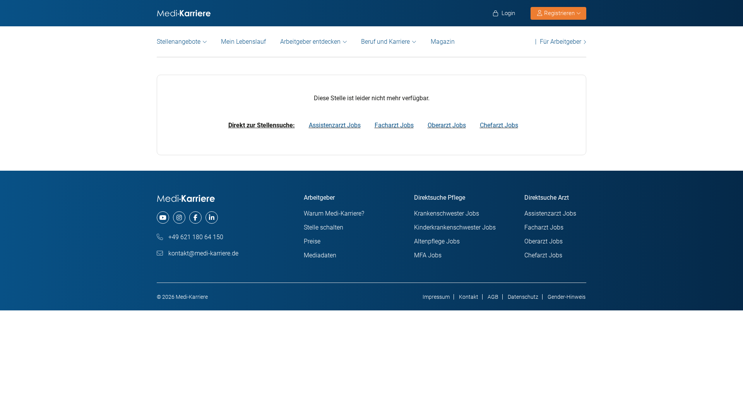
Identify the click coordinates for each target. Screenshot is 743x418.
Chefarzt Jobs (499, 125)
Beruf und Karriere (385, 41)
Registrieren (559, 13)
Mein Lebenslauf (243, 41)
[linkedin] (211, 217)
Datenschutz (523, 297)
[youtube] (163, 217)
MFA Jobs (428, 255)
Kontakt (468, 297)
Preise (312, 241)
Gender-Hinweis (566, 297)
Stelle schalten (323, 227)
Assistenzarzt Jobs (335, 125)
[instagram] (179, 217)
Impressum (436, 297)
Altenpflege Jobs (437, 241)
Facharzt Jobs (394, 125)
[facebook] (195, 217)
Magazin (443, 41)
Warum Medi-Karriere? (334, 213)
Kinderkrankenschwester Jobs (455, 227)
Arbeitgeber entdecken (310, 41)
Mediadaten (320, 255)
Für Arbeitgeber (560, 41)
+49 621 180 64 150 (195, 237)
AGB (493, 297)
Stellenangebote (178, 41)
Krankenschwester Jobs (446, 213)
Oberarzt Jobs (447, 125)
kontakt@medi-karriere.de (202, 253)
